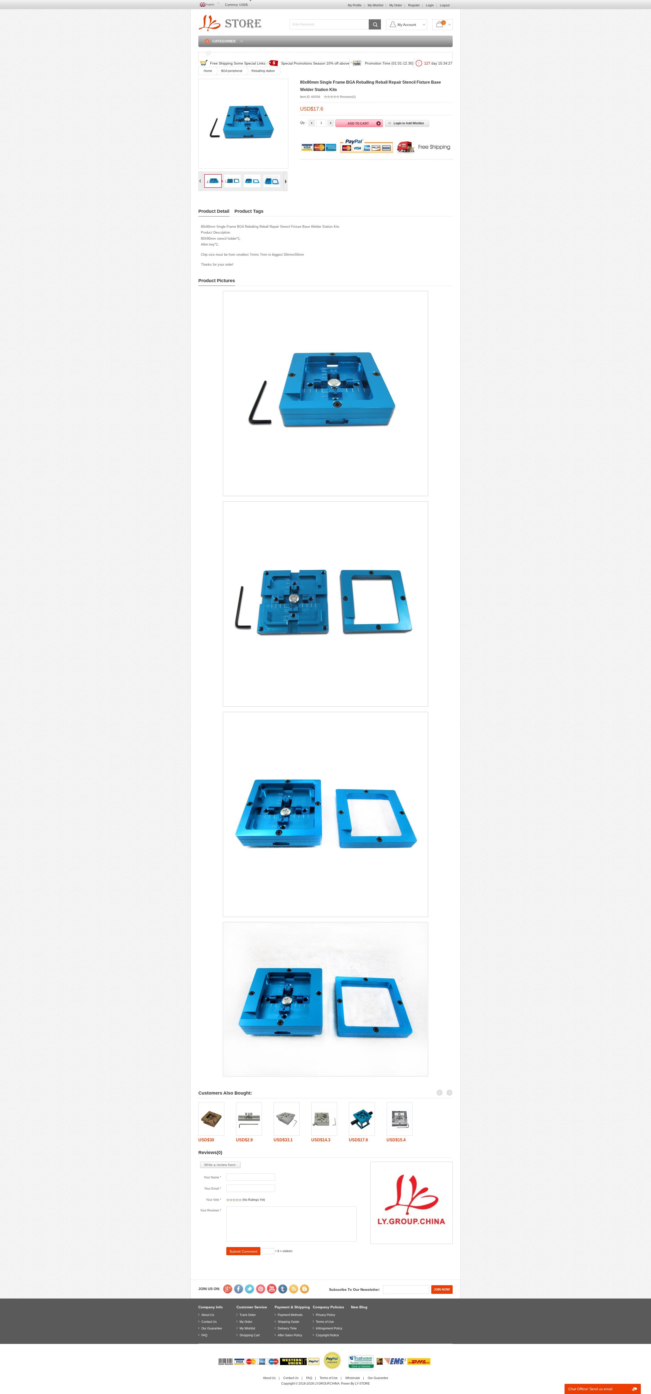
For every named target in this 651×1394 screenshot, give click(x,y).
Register (414, 5)
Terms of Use (325, 1322)
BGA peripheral (231, 71)
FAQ (346, 53)
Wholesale (352, 1378)
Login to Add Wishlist (409, 123)
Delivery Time (287, 1328)
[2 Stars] (230, 1200)
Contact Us (371, 53)
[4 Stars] (237, 1200)
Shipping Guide (288, 1322)
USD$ (243, 5)
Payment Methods (290, 1315)
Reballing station (263, 71)
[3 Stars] (233, 1200)
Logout (445, 5)
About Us (207, 1315)
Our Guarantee (211, 1328)
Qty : (303, 123)
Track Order (320, 53)
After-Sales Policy (290, 1335)
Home (225, 53)
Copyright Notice (327, 1335)
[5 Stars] (240, 1200)
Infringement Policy (329, 1328)
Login (430, 5)
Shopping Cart (427, 53)
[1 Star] (227, 1200)
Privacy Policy (325, 1315)
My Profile (355, 5)
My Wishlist (375, 5)
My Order (395, 5)
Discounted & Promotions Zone (270, 53)
